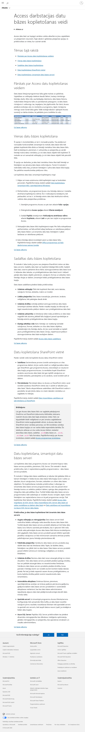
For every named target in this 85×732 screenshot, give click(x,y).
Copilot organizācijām (8, 646)
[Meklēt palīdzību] (8, 3)
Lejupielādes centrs (35, 650)
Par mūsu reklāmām (60, 724)
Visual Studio (33, 707)
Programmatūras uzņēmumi (37, 704)
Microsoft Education (63, 646)
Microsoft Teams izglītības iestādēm (67, 653)
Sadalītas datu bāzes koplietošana (30, 65)
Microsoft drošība (7, 684)
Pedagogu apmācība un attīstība (66, 664)
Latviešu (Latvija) (10, 714)
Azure (4, 688)
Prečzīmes (49, 724)
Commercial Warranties (36, 664)
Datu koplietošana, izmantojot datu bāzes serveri (36, 74)
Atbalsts (5, 8)
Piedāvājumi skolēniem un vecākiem (67, 667)
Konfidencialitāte (22, 724)
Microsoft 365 (6, 653)
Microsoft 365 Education (64, 657)
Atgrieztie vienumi (35, 653)
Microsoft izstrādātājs (36, 681)
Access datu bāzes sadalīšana (50, 339)
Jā (48, 635)
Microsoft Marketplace (36, 697)
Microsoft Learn (34, 684)
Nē (62, 635)
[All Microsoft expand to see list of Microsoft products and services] (2, 3)
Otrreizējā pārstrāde (35, 660)
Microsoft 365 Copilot (8, 702)
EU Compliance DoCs (74, 724)
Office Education (62, 660)
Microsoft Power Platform (37, 700)
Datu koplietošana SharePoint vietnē (31, 70)
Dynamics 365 (6, 692)
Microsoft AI (6, 681)
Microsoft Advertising (8, 699)
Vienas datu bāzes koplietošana (29, 60)
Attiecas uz (19, 29)
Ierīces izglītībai (62, 650)
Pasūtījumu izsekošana (36, 657)
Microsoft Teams (7, 706)
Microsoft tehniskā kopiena (37, 693)
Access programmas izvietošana (48, 438)
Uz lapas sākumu (20, 127)
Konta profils (33, 646)
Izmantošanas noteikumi (36, 724)
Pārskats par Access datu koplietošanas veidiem (35, 56)
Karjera (59, 681)
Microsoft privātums (63, 684)
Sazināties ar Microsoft (9, 724)
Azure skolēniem (62, 671)
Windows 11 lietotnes (8, 657)
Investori (60, 688)
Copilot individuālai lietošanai (11, 650)
